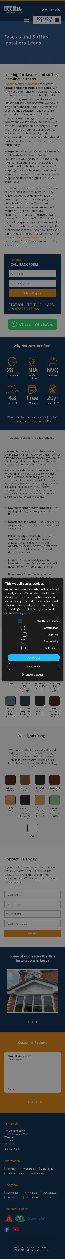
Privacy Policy (23, 613)
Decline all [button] (33, 666)
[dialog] (32, 629)
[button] (32, 675)
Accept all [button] (33, 657)
